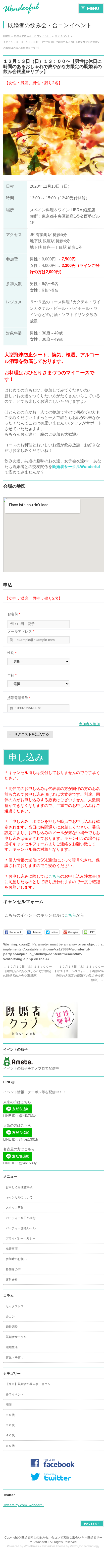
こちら (54, 876)
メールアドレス (20, 631)
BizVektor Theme (53, 1546)
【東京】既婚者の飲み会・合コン (28, 1384)
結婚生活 (12, 1347)
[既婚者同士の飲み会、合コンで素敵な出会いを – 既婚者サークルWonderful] (21, 8)
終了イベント (15, 1394)
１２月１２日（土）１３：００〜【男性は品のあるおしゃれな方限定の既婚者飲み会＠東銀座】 (27, 971)
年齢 (11, 675)
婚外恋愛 (12, 1326)
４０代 (10, 1435)
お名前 (13, 614)
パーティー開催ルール (21, 1228)
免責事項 (12, 1248)
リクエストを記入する (31, 734)
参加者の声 (13, 1269)
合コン (10, 1316)
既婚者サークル (16, 1337)
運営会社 (12, 1279)
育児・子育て (15, 1357)
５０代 (10, 1446)
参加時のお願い (16, 1259)
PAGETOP (92, 1523)
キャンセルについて (19, 1197)
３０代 (10, 1425)
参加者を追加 (89, 724)
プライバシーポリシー (21, 1238)
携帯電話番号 (18, 698)
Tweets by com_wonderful (23, 1505)
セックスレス (15, 1306)
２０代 (10, 1415)
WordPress (31, 1546)
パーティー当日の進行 (21, 1218)
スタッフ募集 (15, 1207)
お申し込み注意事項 (19, 1187)
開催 (9, 1404)
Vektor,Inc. (77, 1546)
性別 (11, 653)
